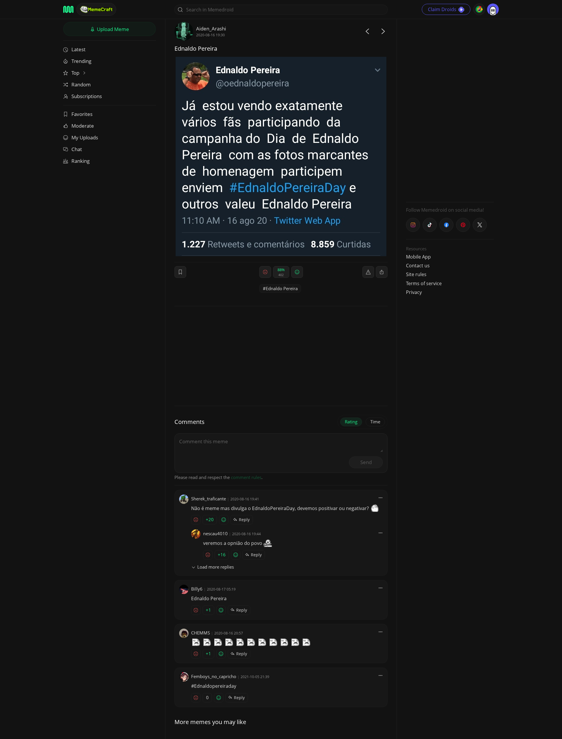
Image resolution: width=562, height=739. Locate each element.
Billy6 (197, 589)
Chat (76, 149)
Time (375, 422)
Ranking (80, 161)
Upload (112, 29)
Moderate (82, 125)
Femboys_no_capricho (213, 676)
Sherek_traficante (208, 499)
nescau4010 (215, 533)
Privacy (414, 292)
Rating (351, 422)
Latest (78, 49)
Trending (81, 61)
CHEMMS (200, 633)
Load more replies (215, 567)
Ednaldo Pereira (282, 288)
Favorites (81, 114)
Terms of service (424, 283)
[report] (368, 272)
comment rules (246, 477)
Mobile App (418, 257)
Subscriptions (86, 96)
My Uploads (84, 137)
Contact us (418, 265)
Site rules (416, 274)
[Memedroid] (68, 9)
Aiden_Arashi (211, 28)
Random (81, 84)
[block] (382, 272)
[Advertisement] (450, 110)
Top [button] (75, 72)
